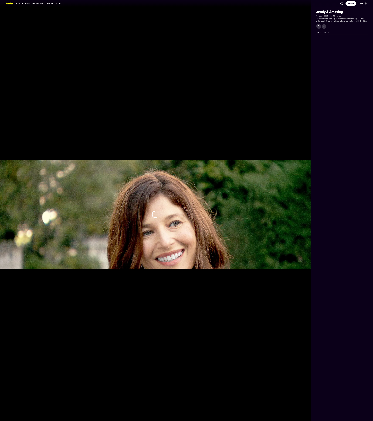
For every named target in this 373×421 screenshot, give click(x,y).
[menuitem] (20, 3)
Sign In (361, 3)
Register (351, 3)
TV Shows (35, 3)
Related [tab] (318, 32)
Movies (27, 3)
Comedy (318, 16)
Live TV (42, 3)
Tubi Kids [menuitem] (57, 3)
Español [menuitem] (50, 3)
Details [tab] (326, 32)
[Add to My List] (318, 26)
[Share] (324, 26)
